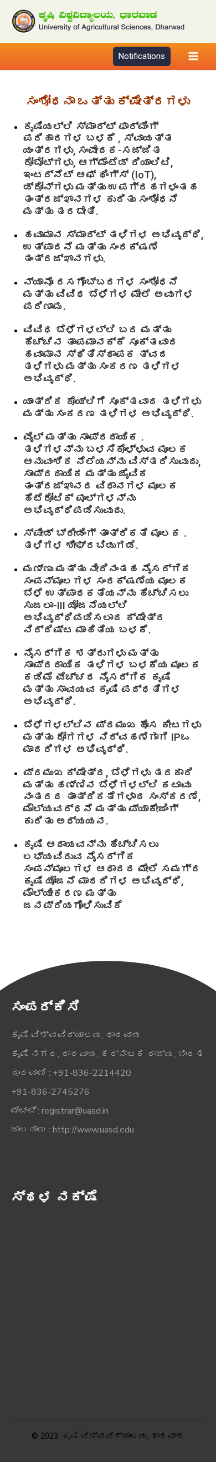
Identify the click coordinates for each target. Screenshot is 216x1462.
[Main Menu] (193, 56)
